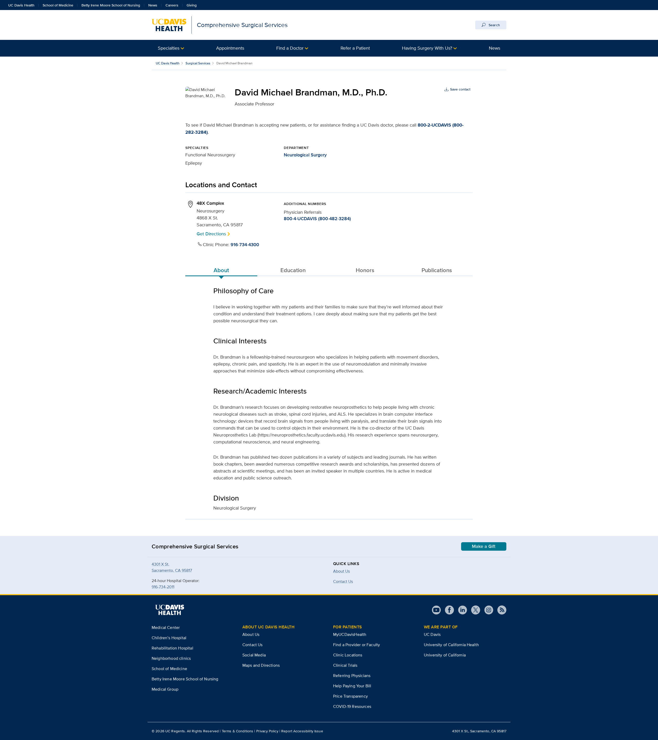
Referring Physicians (351, 676)
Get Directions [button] (211, 233)
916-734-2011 (163, 587)
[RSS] (499, 609)
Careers (172, 5)
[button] (171, 48)
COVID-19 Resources (352, 706)
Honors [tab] (365, 270)
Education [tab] (293, 270)
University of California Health (451, 645)
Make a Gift (484, 546)
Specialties (168, 48)
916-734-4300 (245, 244)
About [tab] (221, 270)
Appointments (230, 48)
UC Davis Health (21, 5)
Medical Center (166, 627)
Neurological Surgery (305, 154)
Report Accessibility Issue (302, 731)
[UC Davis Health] (170, 609)
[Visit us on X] (473, 609)
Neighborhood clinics (171, 658)
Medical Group (165, 689)
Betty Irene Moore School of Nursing (110, 5)
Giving (192, 5)
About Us (341, 571)
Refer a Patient (355, 48)
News (152, 5)
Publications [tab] (437, 270)
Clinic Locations (347, 655)
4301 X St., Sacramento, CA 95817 (479, 731)
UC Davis (432, 634)
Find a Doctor (290, 48)
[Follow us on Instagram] (486, 609)
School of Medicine (58, 5)
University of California (445, 655)
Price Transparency (350, 696)
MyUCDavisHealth (349, 634)
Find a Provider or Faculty (356, 645)
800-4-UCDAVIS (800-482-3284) (317, 218)
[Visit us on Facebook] (447, 609)
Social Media (254, 655)
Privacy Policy (267, 731)
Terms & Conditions (237, 731)
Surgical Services (198, 63)
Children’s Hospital (169, 638)
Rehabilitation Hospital (172, 648)
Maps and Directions (261, 665)
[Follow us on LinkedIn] (460, 609)
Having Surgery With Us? (427, 48)
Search (494, 25)
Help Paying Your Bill (352, 686)
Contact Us (252, 645)
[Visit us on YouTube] (436, 609)
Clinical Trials (345, 665)
